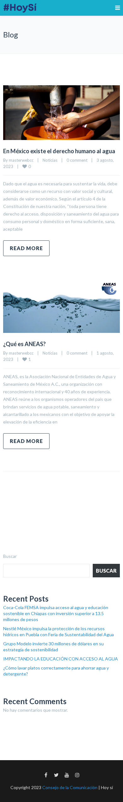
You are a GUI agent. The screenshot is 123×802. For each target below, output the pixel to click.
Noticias (50, 160)
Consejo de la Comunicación (69, 787)
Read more (26, 248)
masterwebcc (21, 160)
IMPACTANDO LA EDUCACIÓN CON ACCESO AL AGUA (60, 658)
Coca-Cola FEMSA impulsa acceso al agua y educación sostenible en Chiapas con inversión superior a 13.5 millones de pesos (55, 613)
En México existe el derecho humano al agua (59, 151)
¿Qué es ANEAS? (24, 343)
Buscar (10, 556)
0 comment (77, 160)
